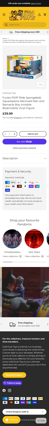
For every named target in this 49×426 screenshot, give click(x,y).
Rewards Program (14, 375)
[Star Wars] (34, 238)
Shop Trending (24, 299)
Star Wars (34, 252)
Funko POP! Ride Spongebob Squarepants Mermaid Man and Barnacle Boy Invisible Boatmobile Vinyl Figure (24, 41)
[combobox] (24, 24)
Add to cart (33, 134)
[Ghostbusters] (12, 238)
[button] (45, 14)
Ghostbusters (12, 252)
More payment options (24, 148)
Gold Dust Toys (9, 93)
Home (5, 38)
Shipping (18, 117)
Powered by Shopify (27, 420)
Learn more (36, 3)
